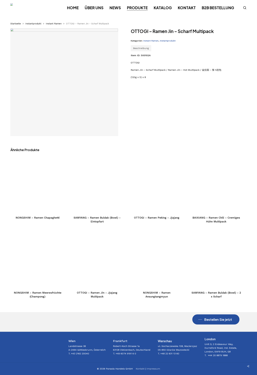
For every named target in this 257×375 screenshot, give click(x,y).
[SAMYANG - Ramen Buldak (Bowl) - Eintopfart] (97, 183)
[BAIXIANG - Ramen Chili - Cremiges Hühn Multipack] (216, 183)
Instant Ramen (54, 23)
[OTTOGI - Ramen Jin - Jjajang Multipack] (97, 258)
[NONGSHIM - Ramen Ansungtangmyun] (156, 258)
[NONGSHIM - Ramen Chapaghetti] (37, 183)
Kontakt (140, 368)
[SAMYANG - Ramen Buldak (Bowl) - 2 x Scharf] (216, 258)
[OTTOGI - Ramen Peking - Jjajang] (156, 183)
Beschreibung (141, 48)
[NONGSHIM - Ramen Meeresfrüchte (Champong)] (37, 258)
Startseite (15, 23)
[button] (216, 319)
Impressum (153, 368)
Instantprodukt (33, 23)
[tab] (141, 48)
